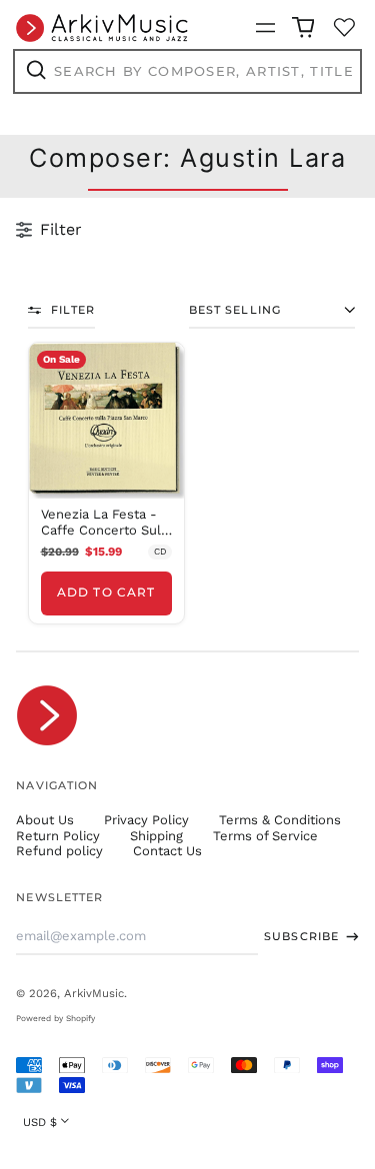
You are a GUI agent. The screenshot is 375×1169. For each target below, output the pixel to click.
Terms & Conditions (280, 819)
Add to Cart (106, 592)
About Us (45, 819)
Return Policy (58, 835)
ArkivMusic (94, 993)
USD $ (40, 1122)
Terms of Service (265, 835)
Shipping (156, 835)
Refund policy (59, 850)
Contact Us (167, 850)
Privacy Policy (146, 819)
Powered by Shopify (55, 1018)
